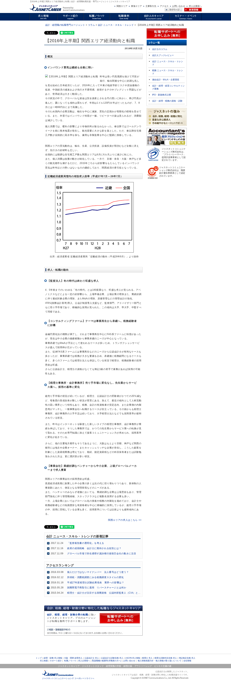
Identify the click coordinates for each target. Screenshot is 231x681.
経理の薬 (127, 666)
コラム (91, 25)
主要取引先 (150, 6)
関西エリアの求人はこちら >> (125, 520)
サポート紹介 (56, 661)
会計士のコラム (159, 49)
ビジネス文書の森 (162, 666)
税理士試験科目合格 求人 (165, 658)
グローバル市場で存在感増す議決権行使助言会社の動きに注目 (101, 553)
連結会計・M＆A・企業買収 (165, 79)
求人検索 (44, 661)
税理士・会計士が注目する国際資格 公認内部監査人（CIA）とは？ (105, 592)
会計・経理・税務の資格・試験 (167, 101)
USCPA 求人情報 (132, 658)
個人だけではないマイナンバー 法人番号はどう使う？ (98, 572)
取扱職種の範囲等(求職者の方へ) (106, 661)
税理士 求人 (147, 658)
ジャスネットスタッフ (93, 666)
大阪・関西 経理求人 (73, 658)
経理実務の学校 (113, 666)
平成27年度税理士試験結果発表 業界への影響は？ (95, 582)
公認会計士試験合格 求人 (112, 658)
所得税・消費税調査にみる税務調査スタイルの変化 (95, 577)
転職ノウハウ (70, 661)
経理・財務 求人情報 (53, 658)
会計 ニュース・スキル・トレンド (116, 25)
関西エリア (122, 6)
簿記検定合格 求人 (187, 658)
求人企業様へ (195, 6)
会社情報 (187, 661)
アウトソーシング (143, 666)
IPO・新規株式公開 (161, 95)
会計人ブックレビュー (163, 55)
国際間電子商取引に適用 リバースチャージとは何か (96, 587)
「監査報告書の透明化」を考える (85, 543)
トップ (39, 658)
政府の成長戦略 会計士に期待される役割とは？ (94, 548)
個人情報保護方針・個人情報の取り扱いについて (159, 661)
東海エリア (136, 6)
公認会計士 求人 (91, 658)
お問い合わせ (178, 6)
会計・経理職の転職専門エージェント (65, 25)
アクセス (164, 6)
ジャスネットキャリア (69, 666)
